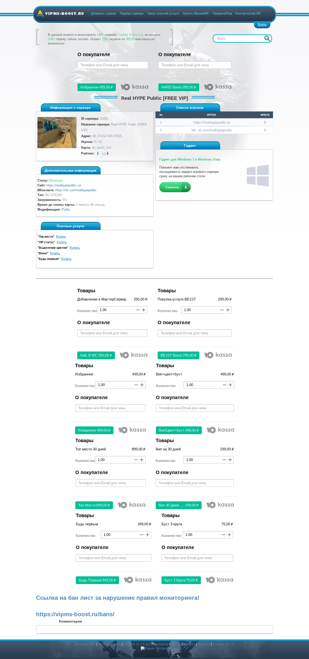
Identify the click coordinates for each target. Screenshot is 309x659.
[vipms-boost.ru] (60, 13)
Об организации (109, 644)
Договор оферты (183, 644)
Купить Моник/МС (196, 13)
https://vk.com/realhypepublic (76, 190)
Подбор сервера (131, 13)
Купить (61, 236)
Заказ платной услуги (163, 13)
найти (267, 38)
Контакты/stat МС (248, 13)
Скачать (172, 187)
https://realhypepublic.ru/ (64, 185)
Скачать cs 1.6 (223, 644)
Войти (262, 24)
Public (66, 209)
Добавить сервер (103, 13)
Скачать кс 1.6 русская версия (145, 644)
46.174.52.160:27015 (107, 136)
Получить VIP (85, 644)
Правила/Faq (222, 13)
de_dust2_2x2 (101, 147)
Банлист (204, 644)
